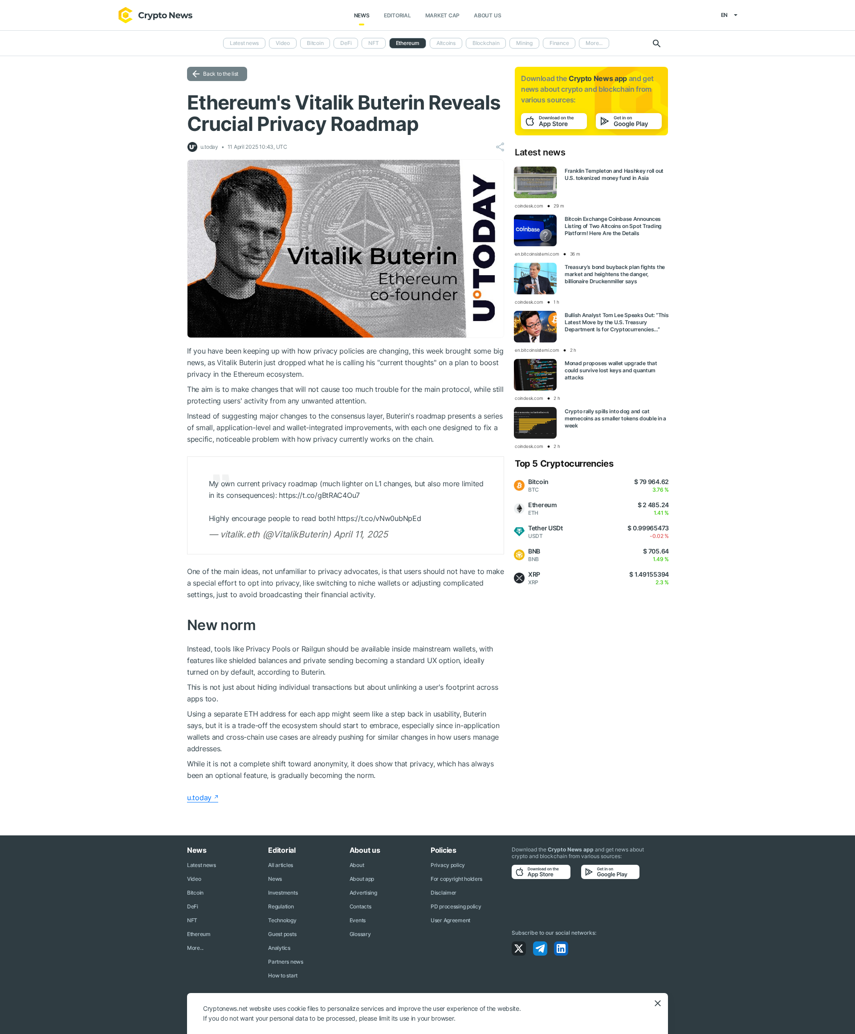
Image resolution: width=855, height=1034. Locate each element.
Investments (282, 892)
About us (487, 15)
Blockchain (486, 43)
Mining (524, 43)
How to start (282, 975)
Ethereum (199, 934)
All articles (280, 865)
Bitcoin (315, 43)
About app (362, 878)
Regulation (280, 906)
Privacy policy (448, 865)
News (362, 15)
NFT (373, 43)
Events (358, 920)
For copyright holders (456, 878)
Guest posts (282, 934)
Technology (282, 920)
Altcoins (446, 43)
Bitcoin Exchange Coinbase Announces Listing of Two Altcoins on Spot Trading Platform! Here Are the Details (613, 226)
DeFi (345, 43)
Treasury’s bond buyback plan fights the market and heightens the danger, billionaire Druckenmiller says (615, 274)
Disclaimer (443, 892)
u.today (199, 797)
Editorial (397, 15)
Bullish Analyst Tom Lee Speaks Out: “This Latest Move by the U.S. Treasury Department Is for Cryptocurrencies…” (617, 322)
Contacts (360, 906)
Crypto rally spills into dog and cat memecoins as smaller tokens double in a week (615, 418)
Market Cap (442, 15)
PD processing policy (456, 906)
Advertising (363, 892)
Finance (559, 43)
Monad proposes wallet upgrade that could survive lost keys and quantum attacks (611, 370)
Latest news (244, 43)
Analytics (279, 947)
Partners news (285, 961)
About (357, 865)
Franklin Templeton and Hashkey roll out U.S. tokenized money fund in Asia (614, 174)
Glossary (360, 934)
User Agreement (450, 920)
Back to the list (220, 73)
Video (283, 43)
